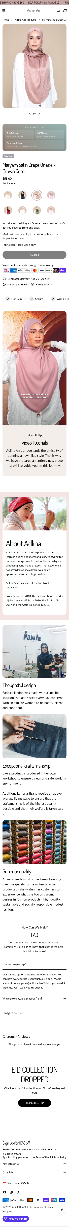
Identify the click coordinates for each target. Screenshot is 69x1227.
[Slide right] (39, 113)
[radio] (8, 195)
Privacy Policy (59, 1157)
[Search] (58, 10)
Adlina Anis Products (25, 19)
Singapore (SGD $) (18, 1183)
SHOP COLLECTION (34, 1102)
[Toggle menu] (4, 10)
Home (6, 19)
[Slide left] (30, 113)
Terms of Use (42, 1157)
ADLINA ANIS (20, 1207)
